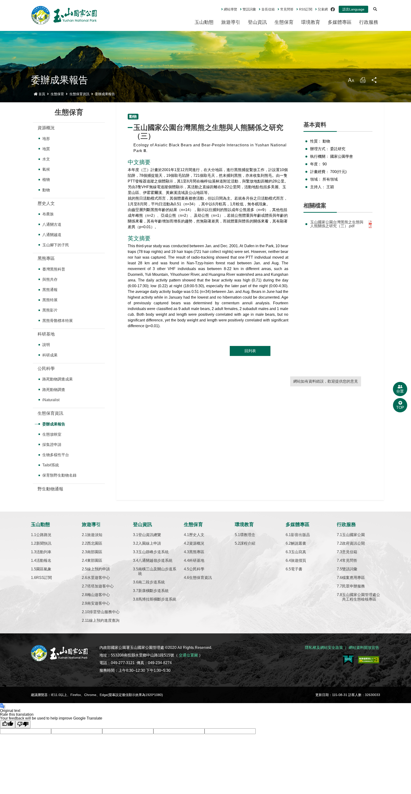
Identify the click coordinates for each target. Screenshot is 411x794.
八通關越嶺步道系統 (155, 560)
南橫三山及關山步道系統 (157, 571)
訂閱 (305, 9)
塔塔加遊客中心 (100, 586)
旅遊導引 (230, 22)
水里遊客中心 (98, 578)
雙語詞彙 (249, 9)
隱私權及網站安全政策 (324, 648)
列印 (362, 81)
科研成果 (50, 355)
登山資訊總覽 (149, 535)
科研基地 (46, 334)
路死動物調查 (53, 390)
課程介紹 (247, 543)
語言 (353, 9)
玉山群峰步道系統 (153, 552)
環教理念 (247, 535)
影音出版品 (300, 535)
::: (217, 7)
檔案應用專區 (353, 578)
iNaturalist (50, 400)
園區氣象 (43, 569)
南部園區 (94, 552)
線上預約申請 (98, 569)
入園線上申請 (149, 543)
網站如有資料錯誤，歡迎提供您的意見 (325, 381)
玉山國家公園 (353, 535)
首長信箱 (268, 9)
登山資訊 (257, 22)
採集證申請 (51, 445)
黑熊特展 (50, 300)
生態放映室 (51, 434)
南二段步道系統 (151, 582)
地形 (46, 139)
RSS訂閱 (44, 578)
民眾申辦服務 (353, 586)
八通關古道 (51, 224)
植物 (46, 180)
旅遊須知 (94, 535)
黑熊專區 (46, 258)
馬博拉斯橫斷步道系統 (157, 599)
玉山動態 (204, 22)
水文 (46, 159)
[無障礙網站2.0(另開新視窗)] (368, 659)
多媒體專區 (340, 22)
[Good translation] (7, 724)
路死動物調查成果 (57, 379)
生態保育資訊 (79, 94)
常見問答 (287, 9)
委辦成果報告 (105, 94)
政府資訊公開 (353, 543)
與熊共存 (50, 279)
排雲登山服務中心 (104, 612)
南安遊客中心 (98, 603)
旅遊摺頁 (298, 560)
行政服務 (368, 22)
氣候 (46, 169)
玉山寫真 (298, 552)
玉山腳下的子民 (55, 245)
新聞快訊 (43, 543)
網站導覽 (230, 9)
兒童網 (323, 9)
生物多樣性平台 (55, 455)
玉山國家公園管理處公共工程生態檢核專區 (361, 597)
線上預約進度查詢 (104, 620)
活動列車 (43, 552)
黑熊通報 (50, 290)
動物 (46, 190)
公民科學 (46, 368)
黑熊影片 (50, 310)
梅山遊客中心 (98, 595)
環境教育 (310, 22)
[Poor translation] (22, 724)
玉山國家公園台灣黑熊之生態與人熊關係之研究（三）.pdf (336, 224)
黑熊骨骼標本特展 (57, 321)
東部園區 (94, 560)
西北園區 (94, 543)
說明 (46, 345)
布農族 (48, 214)
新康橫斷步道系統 (153, 591)
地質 (46, 149)
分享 (374, 81)
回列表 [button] (250, 351)
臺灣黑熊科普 (53, 269)
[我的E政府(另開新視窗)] (348, 659)
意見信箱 (349, 552)
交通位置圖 (188, 655)
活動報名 (43, 560)
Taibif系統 (50, 465)
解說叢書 (298, 543)
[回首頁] (64, 15)
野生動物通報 (50, 489)
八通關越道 (51, 235)
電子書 (296, 569)
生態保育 (284, 22)
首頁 (42, 94)
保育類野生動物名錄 (59, 475)
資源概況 (46, 127)
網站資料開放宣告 (364, 648)
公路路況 (43, 535)
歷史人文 (46, 203)
